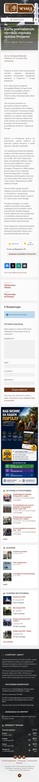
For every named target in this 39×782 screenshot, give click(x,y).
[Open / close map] (36, 20)
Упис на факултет (20, 562)
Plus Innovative (25, 770)
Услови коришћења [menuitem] (9, 761)
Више (5, 539)
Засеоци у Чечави (15, 694)
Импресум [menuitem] (22, 761)
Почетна (7, 42)
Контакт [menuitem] (20, 763)
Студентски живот (20, 551)
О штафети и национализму (24, 573)
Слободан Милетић (18, 56)
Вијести (14, 42)
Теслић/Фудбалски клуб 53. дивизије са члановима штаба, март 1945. (23, 507)
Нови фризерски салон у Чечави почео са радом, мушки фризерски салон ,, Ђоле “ (18, 699)
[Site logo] (19, 9)
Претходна (8, 283)
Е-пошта (8, 371)
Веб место (9, 380)
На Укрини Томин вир (26, 705)
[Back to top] (19, 775)
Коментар (9, 338)
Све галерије (8, 642)
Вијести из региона (26, 42)
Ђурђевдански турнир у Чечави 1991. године (22, 495)
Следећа (7, 292)
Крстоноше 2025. (19, 608)
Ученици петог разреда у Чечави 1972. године (22, 518)
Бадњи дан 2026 (19, 597)
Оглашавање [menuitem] (32, 761)
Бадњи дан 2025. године (22, 631)
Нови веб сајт (25, 716)
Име (6, 362)
